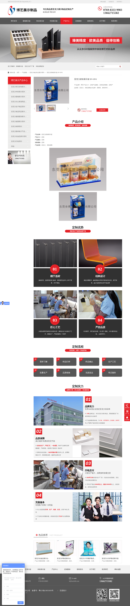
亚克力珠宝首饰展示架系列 (19, 87)
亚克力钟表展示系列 (18, 91)
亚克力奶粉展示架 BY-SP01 (55, 72)
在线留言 (111, 1)
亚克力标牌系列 (16, 126)
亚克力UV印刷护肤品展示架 (88, 558)
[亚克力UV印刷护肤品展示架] (89, 548)
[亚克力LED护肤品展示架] (111, 548)
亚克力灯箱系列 (16, 141)
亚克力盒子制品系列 (18, 106)
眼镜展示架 (26, 21)
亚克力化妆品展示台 (41, 558)
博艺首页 (14, 21)
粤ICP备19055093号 (46, 590)
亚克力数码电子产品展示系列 (19, 131)
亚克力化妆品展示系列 (18, 136)
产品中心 (66, 21)
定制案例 (78, 21)
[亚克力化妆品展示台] (44, 548)
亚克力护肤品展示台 (64, 558)
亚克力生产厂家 (29, 66)
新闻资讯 (90, 21)
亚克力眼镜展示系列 (18, 96)
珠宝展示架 (40, 21)
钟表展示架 (53, 21)
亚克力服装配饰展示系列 (19, 116)
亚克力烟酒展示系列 (18, 121)
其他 (12, 146)
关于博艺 (102, 21)
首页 (18, 72)
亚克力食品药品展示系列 (37, 72)
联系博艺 (114, 21)
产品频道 (25, 72)
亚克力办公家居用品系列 (19, 101)
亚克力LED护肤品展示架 (110, 558)
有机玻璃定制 (40, 66)
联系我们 (119, 1)
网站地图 (103, 1)
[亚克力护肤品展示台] (66, 548)
